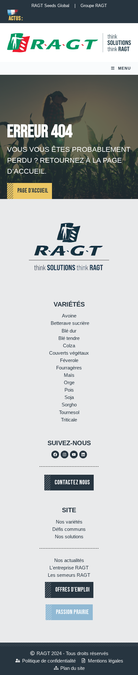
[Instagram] (64, 454)
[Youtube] (74, 454)
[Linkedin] (83, 454)
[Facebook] (55, 454)
